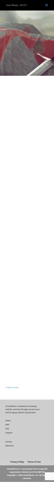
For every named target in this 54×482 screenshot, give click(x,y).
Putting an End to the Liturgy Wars (25, 322)
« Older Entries (11, 387)
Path (7, 424)
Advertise (9, 445)
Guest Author (35, 118)
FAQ (7, 428)
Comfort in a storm (17, 232)
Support (8, 432)
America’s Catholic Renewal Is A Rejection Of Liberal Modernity (23, 160)
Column (24, 118)
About (8, 420)
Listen (23, 234)
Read (10, 121)
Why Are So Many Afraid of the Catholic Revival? (23, 114)
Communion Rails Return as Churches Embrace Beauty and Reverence (26, 371)
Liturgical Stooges (17, 301)
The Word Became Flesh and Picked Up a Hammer (25, 206)
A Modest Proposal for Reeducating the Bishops (25, 257)
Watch (29, 349)
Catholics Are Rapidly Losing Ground (26, 279)
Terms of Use (34, 461)
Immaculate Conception (20, 346)
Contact (8, 441)
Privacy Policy (17, 461)
